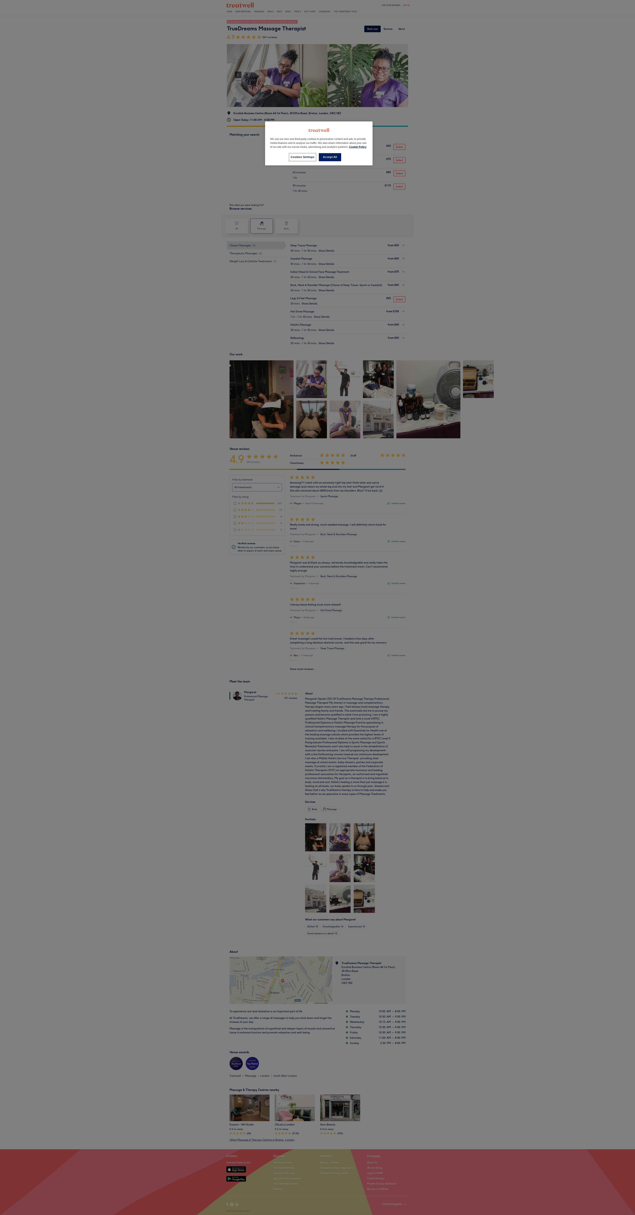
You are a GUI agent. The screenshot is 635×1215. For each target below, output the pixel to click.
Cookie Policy (357, 147)
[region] (319, 143)
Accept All (330, 157)
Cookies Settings (302, 157)
